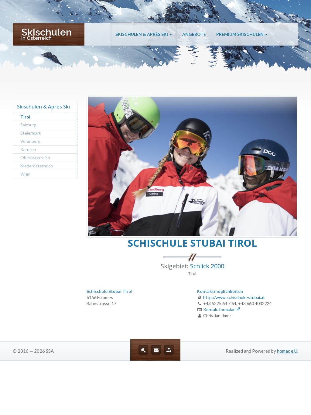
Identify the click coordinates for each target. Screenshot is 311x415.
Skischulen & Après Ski (142, 34)
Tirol (25, 116)
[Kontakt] (156, 350)
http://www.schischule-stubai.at (234, 297)
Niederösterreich (36, 165)
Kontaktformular (219, 309)
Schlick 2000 (207, 266)
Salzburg (28, 124)
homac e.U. (287, 351)
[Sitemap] (169, 350)
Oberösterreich (35, 157)
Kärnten (28, 149)
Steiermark (30, 132)
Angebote (194, 34)
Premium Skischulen (240, 34)
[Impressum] (143, 350)
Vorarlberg (30, 141)
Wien (25, 174)
